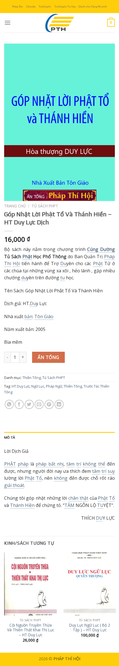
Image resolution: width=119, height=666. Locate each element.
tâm (70, 464)
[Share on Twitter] (29, 404)
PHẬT (10, 464)
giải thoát (14, 485)
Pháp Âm (17, 6)
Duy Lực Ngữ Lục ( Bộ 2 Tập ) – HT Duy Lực (89, 627)
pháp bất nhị (50, 464)
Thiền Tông (31, 377)
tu (62, 278)
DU (99, 518)
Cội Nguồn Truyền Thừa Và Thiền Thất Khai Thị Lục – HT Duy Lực (30, 630)
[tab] (59, 437)
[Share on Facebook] (19, 404)
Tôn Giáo (43, 316)
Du (63, 263)
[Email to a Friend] (39, 404)
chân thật (78, 498)
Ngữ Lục (37, 386)
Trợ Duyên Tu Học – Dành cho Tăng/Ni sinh (81, 6)
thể (101, 464)
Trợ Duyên (45, 6)
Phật (27, 256)
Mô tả (9, 437)
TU (100, 505)
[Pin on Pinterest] (49, 404)
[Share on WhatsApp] (9, 404)
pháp (23, 464)
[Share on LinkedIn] (59, 404)
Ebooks (30, 6)
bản (28, 316)
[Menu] (7, 22)
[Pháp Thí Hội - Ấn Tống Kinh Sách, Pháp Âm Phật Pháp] (59, 22)
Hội (16, 263)
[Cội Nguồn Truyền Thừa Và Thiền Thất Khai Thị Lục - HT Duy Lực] (30, 583)
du (24, 278)
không (89, 464)
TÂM (69, 505)
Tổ (39, 478)
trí (78, 464)
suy (111, 471)
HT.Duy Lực (21, 386)
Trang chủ (15, 205)
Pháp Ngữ (54, 386)
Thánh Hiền (22, 505)
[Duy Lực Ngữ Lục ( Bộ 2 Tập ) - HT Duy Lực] (89, 583)
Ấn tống (48, 357)
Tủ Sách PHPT (45, 205)
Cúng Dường (101, 249)
